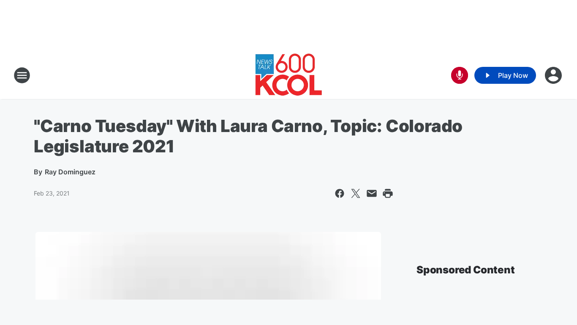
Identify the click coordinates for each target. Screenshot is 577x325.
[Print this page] (388, 193)
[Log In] (554, 75)
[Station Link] (288, 75)
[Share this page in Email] (372, 193)
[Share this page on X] (356, 193)
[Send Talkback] (459, 75)
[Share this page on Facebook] (340, 193)
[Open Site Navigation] (22, 75)
